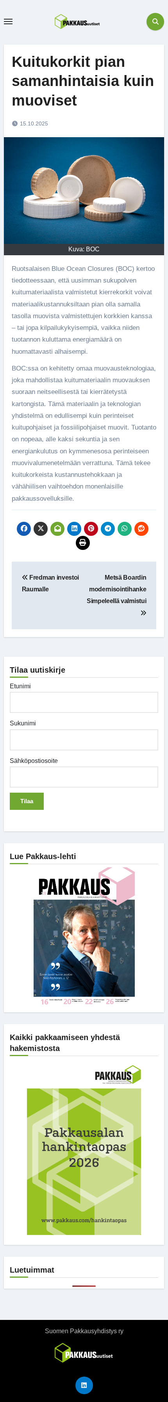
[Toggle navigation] (8, 21)
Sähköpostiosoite (34, 760)
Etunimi (20, 686)
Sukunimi (23, 723)
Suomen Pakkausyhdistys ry (84, 1331)
